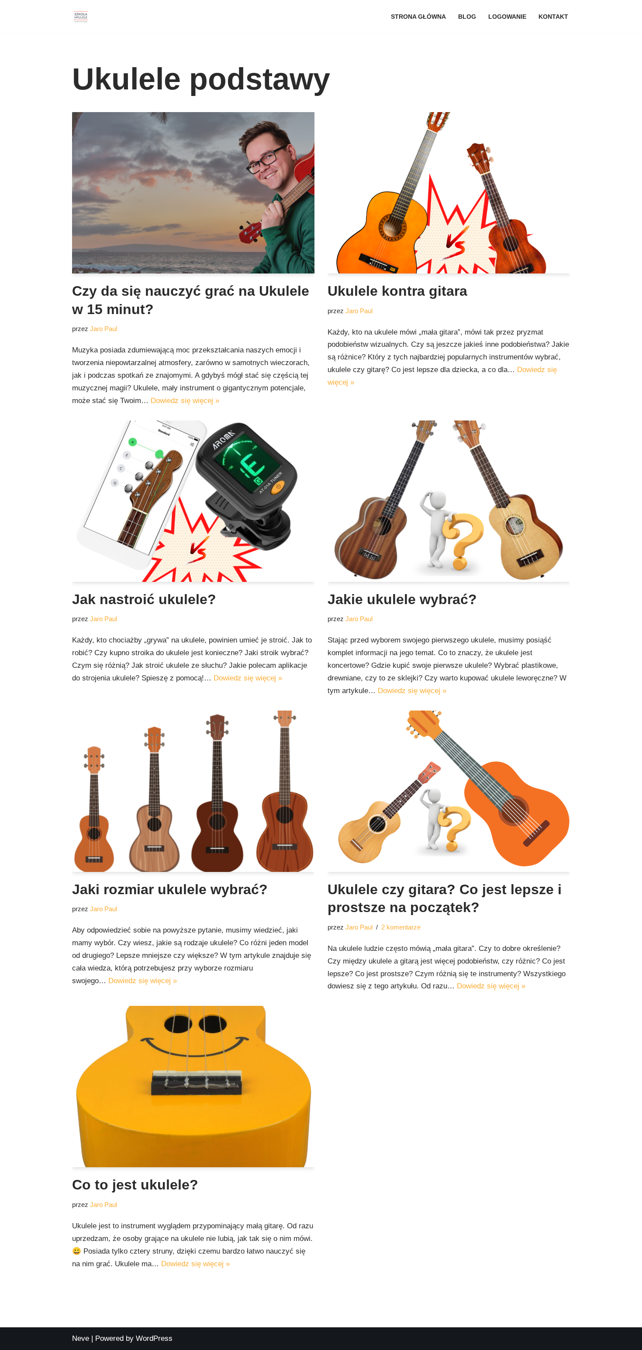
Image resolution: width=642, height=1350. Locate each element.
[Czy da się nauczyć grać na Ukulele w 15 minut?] (193, 192)
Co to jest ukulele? (135, 1185)
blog (467, 17)
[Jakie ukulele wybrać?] (449, 501)
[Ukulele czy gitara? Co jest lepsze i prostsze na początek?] (449, 791)
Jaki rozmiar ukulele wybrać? (170, 889)
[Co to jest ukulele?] (193, 1086)
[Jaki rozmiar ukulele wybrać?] (193, 791)
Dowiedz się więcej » (185, 400)
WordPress (154, 1338)
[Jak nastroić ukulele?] (193, 501)
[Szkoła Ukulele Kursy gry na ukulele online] (81, 16)
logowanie (507, 17)
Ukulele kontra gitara (397, 291)
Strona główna (418, 17)
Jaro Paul (103, 328)
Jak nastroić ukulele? (144, 599)
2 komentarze (401, 927)
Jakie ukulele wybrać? (402, 599)
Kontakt (553, 17)
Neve (80, 1338)
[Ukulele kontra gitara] (449, 192)
